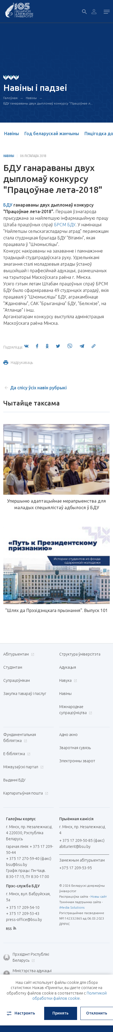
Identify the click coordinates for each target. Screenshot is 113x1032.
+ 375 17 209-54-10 (22, 907)
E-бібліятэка (14, 754)
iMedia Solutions (71, 907)
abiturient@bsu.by (75, 846)
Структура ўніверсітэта (79, 654)
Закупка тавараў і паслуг (24, 693)
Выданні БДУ (14, 780)
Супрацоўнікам (16, 680)
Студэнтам (12, 667)
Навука (65, 680)
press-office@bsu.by (24, 919)
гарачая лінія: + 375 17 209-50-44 (29, 849)
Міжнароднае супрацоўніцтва (73, 710)
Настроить (25, 1013)
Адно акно (68, 734)
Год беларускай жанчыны (51, 133)
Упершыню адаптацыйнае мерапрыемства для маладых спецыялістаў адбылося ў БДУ (56, 504)
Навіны (31, 98)
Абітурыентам (16, 654)
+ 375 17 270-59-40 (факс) (28, 858)
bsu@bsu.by (16, 864)
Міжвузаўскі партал (21, 767)
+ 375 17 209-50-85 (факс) (81, 840)
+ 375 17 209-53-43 (22, 913)
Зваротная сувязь (75, 748)
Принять (60, 1013)
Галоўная (10, 98)
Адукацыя (67, 667)
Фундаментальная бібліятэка (19, 737)
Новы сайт (99, 896)
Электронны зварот (77, 761)
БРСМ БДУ (64, 224)
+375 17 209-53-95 (75, 868)
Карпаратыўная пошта (23, 793)
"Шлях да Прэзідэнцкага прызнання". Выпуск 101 (56, 610)
